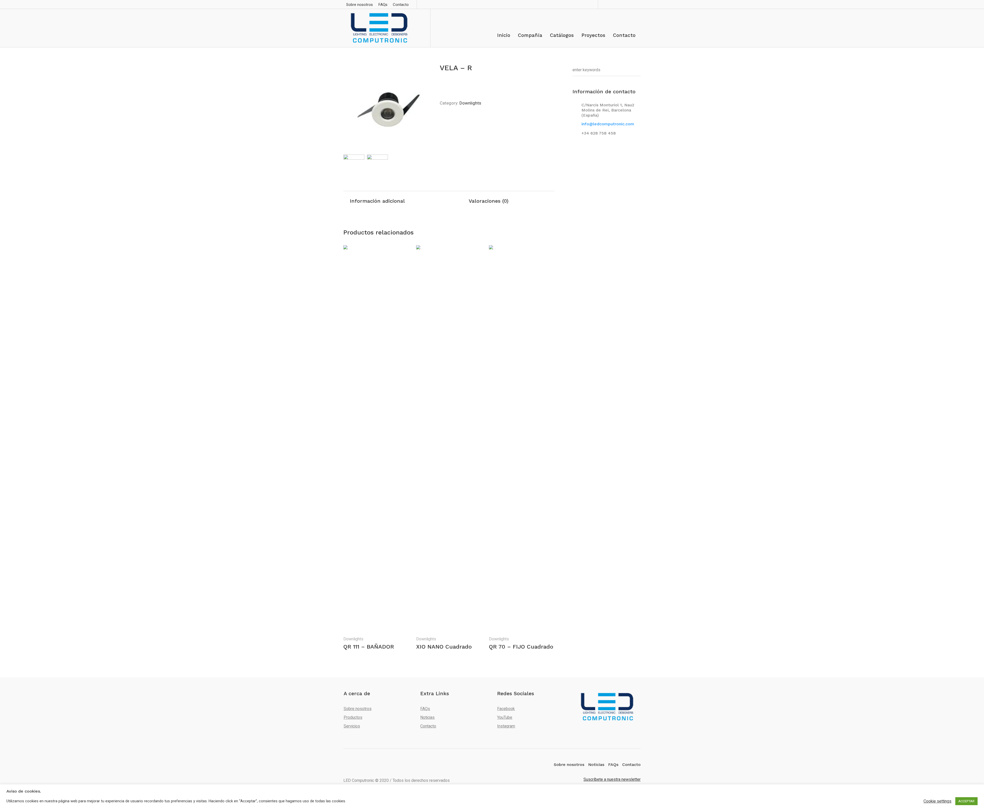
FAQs (425, 709)
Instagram (506, 726)
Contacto (428, 726)
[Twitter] (629, 4)
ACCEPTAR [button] (966, 801)
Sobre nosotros (358, 709)
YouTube (504, 717)
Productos (353, 717)
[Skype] (621, 4)
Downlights (470, 103)
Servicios (352, 726)
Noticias (427, 717)
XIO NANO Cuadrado (444, 646)
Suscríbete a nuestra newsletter (612, 779)
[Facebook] (606, 4)
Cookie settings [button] (937, 801)
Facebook (506, 709)
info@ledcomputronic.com (607, 123)
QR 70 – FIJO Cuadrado (521, 646)
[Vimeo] (636, 4)
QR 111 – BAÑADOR (368, 646)
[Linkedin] (614, 4)
